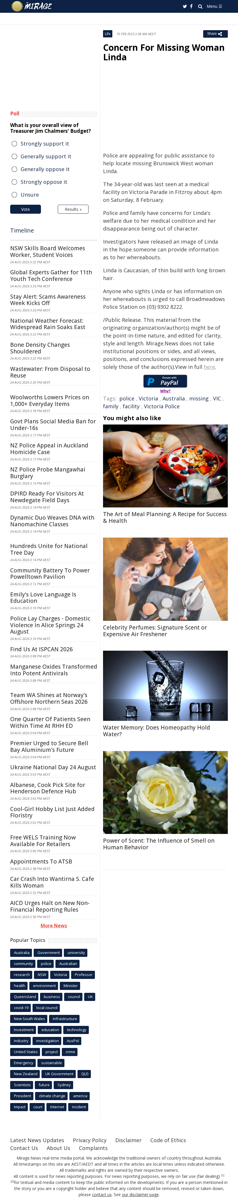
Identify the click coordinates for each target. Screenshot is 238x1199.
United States (26, 1051)
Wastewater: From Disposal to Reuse (50, 372)
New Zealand (25, 1073)
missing (199, 398)
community (23, 963)
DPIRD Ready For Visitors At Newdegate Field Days (47, 497)
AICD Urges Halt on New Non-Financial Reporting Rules (50, 906)
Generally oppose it (45, 169)
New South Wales (29, 1018)
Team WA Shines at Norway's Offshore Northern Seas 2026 (49, 698)
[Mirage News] (32, 6)
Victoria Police (162, 406)
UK (90, 996)
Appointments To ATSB (41, 861)
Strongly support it (45, 143)
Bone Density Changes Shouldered (40, 348)
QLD (85, 1073)
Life (108, 33)
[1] (222, 1175)
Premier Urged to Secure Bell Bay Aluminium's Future (49, 746)
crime (70, 1051)
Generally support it (46, 156)
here (209, 366)
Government (48, 952)
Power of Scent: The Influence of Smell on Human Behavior (158, 844)
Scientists (22, 1084)
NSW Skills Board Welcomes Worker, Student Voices (47, 251)
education (50, 1029)
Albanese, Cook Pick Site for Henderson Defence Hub (47, 788)
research (22, 974)
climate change (52, 1095)
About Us (58, 1147)
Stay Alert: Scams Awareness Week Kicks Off (48, 300)
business (52, 996)
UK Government (59, 1073)
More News (54, 925)
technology (76, 1029)
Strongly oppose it (44, 181)
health (19, 985)
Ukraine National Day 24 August (53, 767)
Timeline (22, 230)
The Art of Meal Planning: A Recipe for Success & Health (165, 517)
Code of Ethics (168, 1140)
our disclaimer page (140, 1194)
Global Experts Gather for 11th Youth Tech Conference (51, 276)
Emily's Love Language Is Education (43, 598)
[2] (12, 1181)
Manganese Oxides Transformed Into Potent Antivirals (53, 670)
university (76, 952)
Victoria (148, 398)
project (52, 1051)
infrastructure (65, 1018)
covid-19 (21, 1007)
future (44, 1084)
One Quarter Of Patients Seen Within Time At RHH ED (50, 722)
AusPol (73, 1040)
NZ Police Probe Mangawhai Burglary (47, 473)
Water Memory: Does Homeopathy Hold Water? (156, 731)
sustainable (51, 1062)
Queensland (25, 996)
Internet (57, 1106)
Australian (68, 963)
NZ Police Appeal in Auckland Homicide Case (49, 449)
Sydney (64, 1084)
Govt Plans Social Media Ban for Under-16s (53, 425)
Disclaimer (128, 1140)
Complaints (93, 1147)
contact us (102, 1194)
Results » (73, 209)
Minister (71, 985)
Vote (25, 209)
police (126, 398)
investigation (47, 1040)
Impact (20, 1106)
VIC (217, 398)
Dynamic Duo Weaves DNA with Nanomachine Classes (52, 521)
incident (79, 1106)
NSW (42, 974)
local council (46, 1007)
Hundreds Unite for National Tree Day (49, 549)
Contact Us (24, 1147)
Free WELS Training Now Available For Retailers (43, 841)
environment (44, 985)
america (80, 1095)
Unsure (30, 194)
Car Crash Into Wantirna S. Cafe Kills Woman (52, 882)
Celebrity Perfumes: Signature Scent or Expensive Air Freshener (155, 631)
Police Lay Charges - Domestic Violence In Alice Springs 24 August (50, 625)
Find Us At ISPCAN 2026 (41, 649)
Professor (84, 974)
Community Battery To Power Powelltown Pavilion (50, 574)
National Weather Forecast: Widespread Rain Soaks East (47, 324)
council (74, 996)
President (22, 1095)
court (37, 1106)
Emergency (23, 1062)
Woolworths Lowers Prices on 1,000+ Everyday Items (49, 400)
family (110, 406)
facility (131, 406)
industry (21, 1040)
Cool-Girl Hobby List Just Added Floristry (52, 812)
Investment (24, 1029)
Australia (174, 398)
